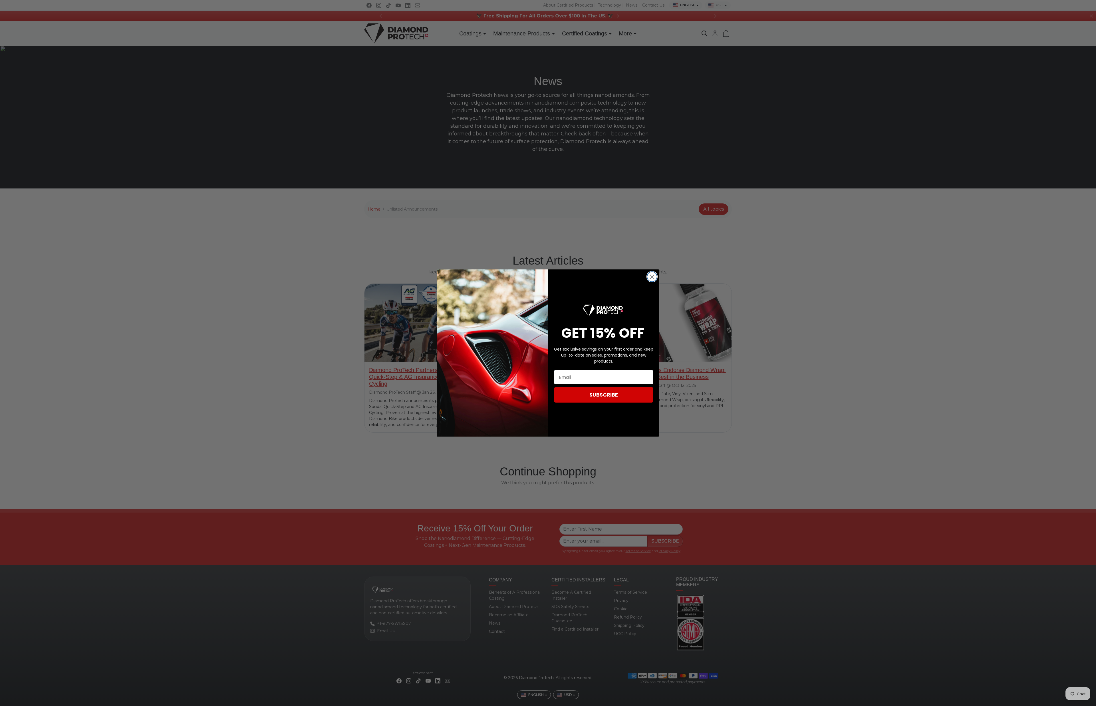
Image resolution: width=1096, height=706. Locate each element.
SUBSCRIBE (603, 394)
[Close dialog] (652, 277)
